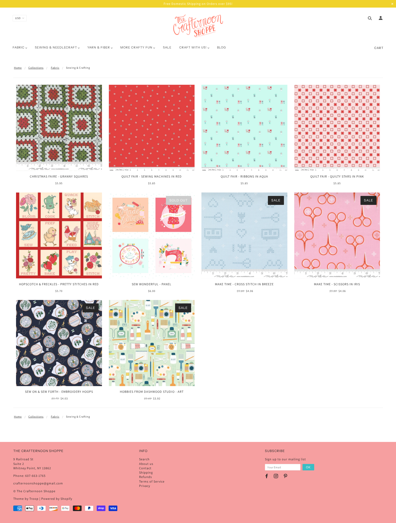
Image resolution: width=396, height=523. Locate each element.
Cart (378, 48)
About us (146, 464)
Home (18, 67)
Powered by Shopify (56, 499)
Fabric (55, 67)
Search (144, 459)
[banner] (198, 25)
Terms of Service (152, 481)
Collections (36, 67)
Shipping (146, 472)
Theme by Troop (25, 499)
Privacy (144, 486)
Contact (145, 468)
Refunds (145, 477)
